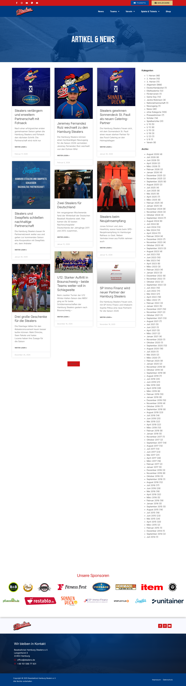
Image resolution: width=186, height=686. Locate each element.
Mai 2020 (151, 354)
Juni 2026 (151, 160)
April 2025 (152, 196)
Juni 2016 (151, 488)
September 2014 (154, 534)
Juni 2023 (151, 257)
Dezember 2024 (154, 209)
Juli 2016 (151, 485)
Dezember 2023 (154, 239)
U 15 (149, 130)
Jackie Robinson (154, 100)
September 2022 (155, 285)
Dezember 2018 (154, 400)
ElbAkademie (153, 90)
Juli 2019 (151, 379)
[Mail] (37, 2)
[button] (73, 363)
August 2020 (153, 348)
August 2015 (153, 509)
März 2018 (152, 427)
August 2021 (153, 321)
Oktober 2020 (153, 342)
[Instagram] (22, 2)
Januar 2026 (153, 172)
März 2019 (152, 391)
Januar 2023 (153, 272)
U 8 (148, 139)
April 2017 (151, 458)
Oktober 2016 (153, 476)
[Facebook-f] (160, 626)
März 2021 (152, 333)
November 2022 (154, 278)
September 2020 (155, 345)
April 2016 (151, 494)
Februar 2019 (153, 394)
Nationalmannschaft (156, 103)
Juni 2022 (151, 291)
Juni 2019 (151, 382)
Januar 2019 (152, 397)
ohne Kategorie (154, 112)
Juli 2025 (151, 187)
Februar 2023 (153, 269)
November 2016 (154, 473)
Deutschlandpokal (155, 87)
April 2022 (152, 297)
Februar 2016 (153, 500)
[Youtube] (170, 626)
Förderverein (153, 94)
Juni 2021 (151, 327)
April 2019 (151, 388)
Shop (168, 11)
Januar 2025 (153, 206)
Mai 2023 (151, 260)
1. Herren (151, 75)
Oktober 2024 (153, 215)
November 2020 (154, 339)
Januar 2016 (152, 503)
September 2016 (154, 479)
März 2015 (152, 524)
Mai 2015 (151, 518)
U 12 (149, 127)
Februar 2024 (153, 236)
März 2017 (152, 461)
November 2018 (154, 403)
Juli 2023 (151, 254)
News (101, 11)
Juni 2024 (151, 227)
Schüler (150, 118)
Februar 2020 (153, 360)
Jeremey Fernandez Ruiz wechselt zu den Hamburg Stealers (72, 128)
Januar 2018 (152, 433)
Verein (150, 142)
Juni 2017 (151, 452)
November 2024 (154, 212)
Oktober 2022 (153, 281)
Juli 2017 (151, 449)
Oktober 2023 (153, 245)
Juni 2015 (151, 515)
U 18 (149, 133)
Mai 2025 (151, 193)
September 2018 (154, 409)
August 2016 (153, 482)
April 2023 (152, 263)
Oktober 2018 (153, 406)
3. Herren (151, 81)
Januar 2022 (153, 306)
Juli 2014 (151, 537)
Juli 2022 (151, 288)
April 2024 (152, 233)
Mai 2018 (151, 421)
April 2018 (151, 424)
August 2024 (153, 221)
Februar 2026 (153, 169)
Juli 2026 (151, 157)
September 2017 (154, 442)
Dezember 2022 (154, 275)
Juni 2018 (151, 418)
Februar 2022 (153, 303)
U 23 (149, 136)
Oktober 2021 (153, 315)
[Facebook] (17, 3)
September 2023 (155, 248)
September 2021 (154, 318)
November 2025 (154, 178)
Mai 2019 (151, 385)
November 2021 (154, 312)
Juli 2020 (151, 351)
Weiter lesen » (21, 147)
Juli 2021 (151, 324)
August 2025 (153, 184)
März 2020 (152, 357)
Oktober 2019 (153, 370)
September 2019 (154, 373)
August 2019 (153, 376)
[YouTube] (27, 2)
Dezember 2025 (154, 175)
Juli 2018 (151, 415)
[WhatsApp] (32, 3)
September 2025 (155, 181)
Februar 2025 (153, 202)
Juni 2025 (151, 190)
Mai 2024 (151, 230)
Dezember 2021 (154, 309)
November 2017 (154, 436)
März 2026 (152, 166)
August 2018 (153, 412)
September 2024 (155, 218)
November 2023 (154, 242)
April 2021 (151, 330)
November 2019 (154, 367)
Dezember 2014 (154, 531)
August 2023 (153, 251)
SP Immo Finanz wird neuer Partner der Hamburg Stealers (115, 292)
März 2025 (152, 199)
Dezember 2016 (154, 470)
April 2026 (152, 163)
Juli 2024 (151, 224)
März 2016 (152, 497)
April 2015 (151, 521)
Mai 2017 (151, 455)
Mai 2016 (151, 491)
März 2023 (152, 266)
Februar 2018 (153, 430)
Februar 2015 (153, 528)
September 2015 (154, 506)
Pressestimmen (154, 115)
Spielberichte (153, 121)
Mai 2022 (151, 294)
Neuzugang (152, 106)
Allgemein (151, 84)
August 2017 (152, 446)
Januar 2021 (152, 336)
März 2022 (152, 300)
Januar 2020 (153, 363)
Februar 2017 (153, 464)
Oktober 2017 (153, 439)
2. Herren (151, 78)
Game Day (152, 97)
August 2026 (153, 154)
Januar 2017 (152, 467)
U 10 (149, 124)
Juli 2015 (151, 512)
